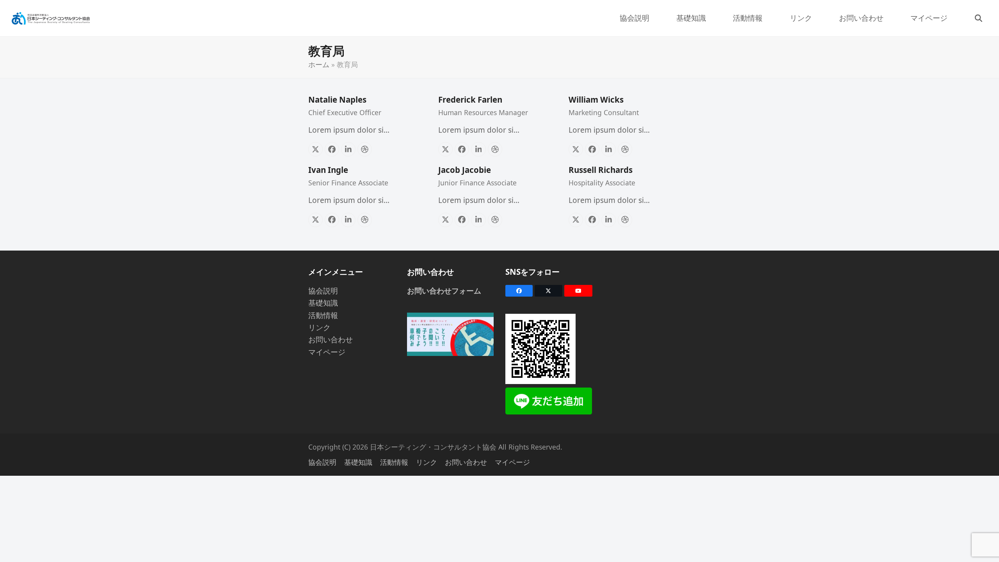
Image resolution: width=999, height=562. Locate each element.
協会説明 (323, 291)
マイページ (326, 352)
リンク (319, 327)
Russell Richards (601, 169)
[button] (978, 18)
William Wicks (596, 99)
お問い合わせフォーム (444, 291)
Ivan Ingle (328, 169)
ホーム (318, 64)
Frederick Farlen (470, 99)
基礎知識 (323, 303)
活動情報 (323, 315)
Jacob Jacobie (464, 169)
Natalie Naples (337, 99)
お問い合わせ (330, 339)
